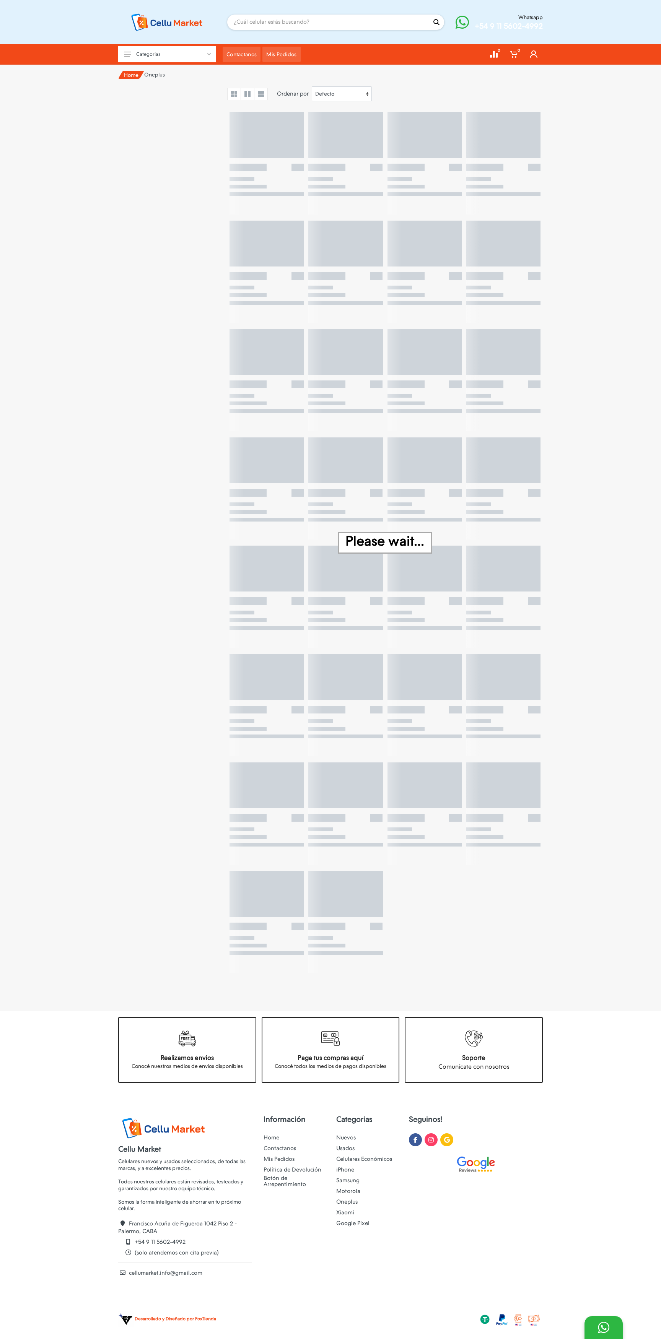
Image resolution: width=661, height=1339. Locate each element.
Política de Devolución (292, 1170)
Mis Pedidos (279, 1159)
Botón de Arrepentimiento (285, 1181)
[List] (261, 94)
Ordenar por (293, 93)
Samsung (348, 1180)
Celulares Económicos (364, 1159)
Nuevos (346, 1137)
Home (131, 75)
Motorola (348, 1191)
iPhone (345, 1170)
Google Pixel (353, 1223)
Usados (345, 1148)
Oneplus (347, 1202)
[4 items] (234, 94)
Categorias (148, 54)
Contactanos (280, 1148)
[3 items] (247, 94)
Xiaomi (345, 1212)
